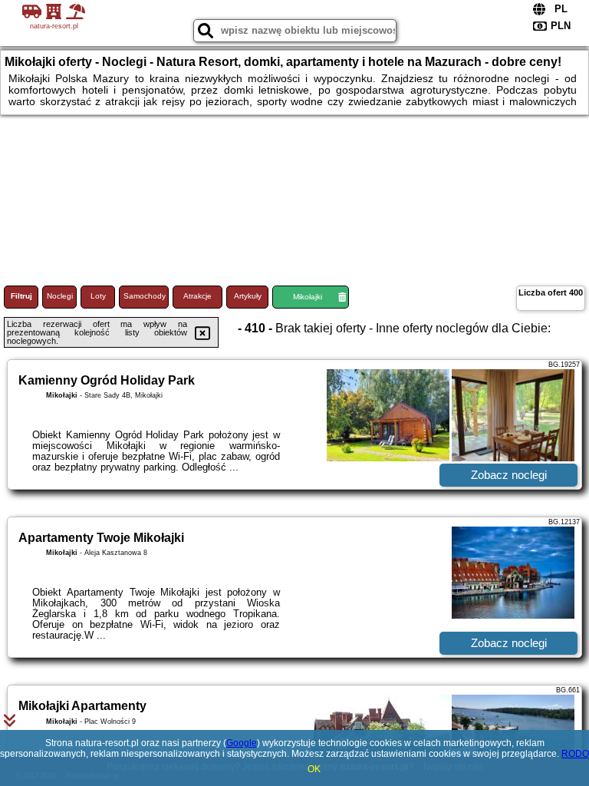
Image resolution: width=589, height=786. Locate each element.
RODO (575, 753)
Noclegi (60, 296)
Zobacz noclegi (509, 474)
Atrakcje (197, 296)
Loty (98, 296)
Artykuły (248, 296)
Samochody (144, 296)
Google (241, 743)
